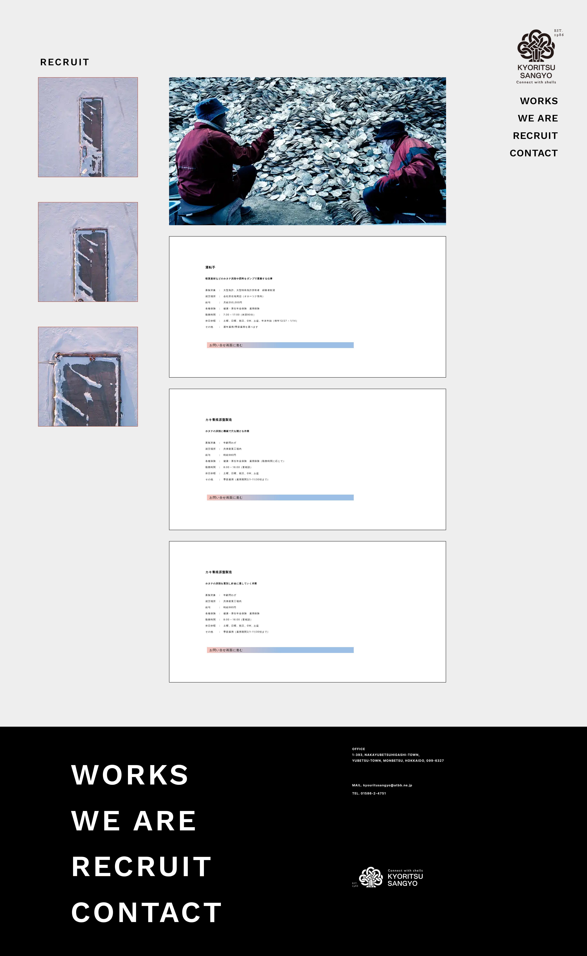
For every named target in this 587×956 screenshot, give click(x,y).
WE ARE (538, 118)
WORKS (539, 101)
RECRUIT (535, 135)
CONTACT (534, 153)
